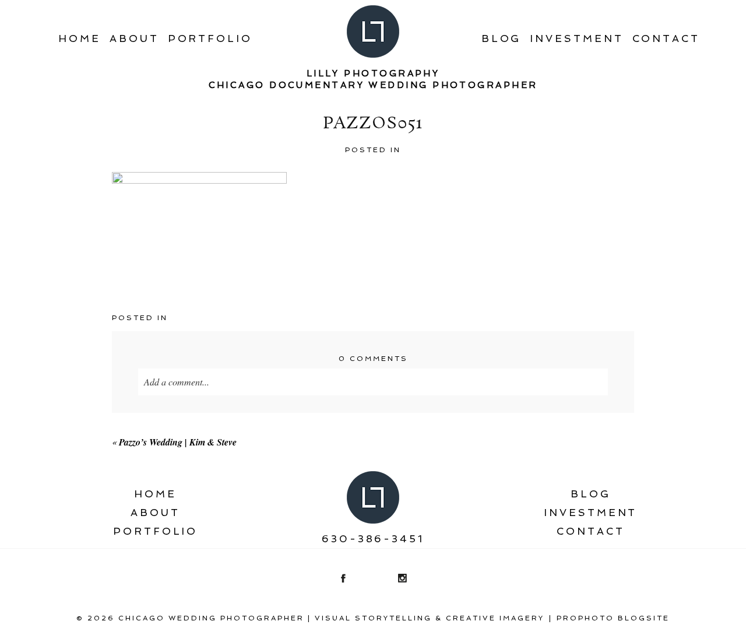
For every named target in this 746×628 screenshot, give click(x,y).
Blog (501, 38)
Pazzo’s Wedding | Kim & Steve (178, 442)
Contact (666, 38)
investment (576, 38)
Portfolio (210, 38)
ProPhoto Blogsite (613, 618)
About (134, 38)
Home (79, 38)
